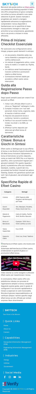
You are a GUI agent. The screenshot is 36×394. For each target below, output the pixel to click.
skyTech (11, 310)
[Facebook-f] (5, 377)
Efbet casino (29, 7)
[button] (32, 4)
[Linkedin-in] (19, 377)
